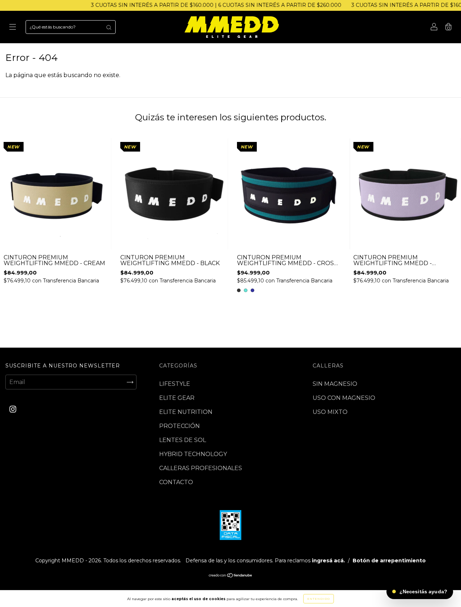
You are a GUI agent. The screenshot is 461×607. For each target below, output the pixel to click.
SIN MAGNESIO (335, 383)
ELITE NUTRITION (185, 412)
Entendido (318, 599)
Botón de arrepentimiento (389, 560)
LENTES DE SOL (182, 440)
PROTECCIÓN (179, 426)
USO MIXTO (330, 412)
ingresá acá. (328, 560)
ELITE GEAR (176, 397)
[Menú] (12, 27)
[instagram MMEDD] (12, 409)
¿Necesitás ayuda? (423, 591)
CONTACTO (176, 482)
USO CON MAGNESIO (344, 397)
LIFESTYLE (174, 383)
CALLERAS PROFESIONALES (200, 468)
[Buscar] (109, 27)
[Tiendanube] (230, 575)
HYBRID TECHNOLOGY (193, 454)
